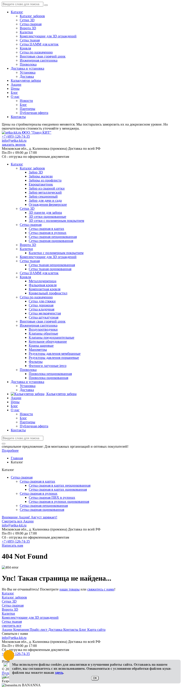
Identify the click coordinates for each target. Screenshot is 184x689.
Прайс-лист (39, 629)
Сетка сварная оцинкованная (42, 509)
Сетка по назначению (36, 52)
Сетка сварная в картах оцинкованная (58, 489)
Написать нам (12, 545)
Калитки (26, 32)
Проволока (28, 64)
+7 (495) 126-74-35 (16, 136)
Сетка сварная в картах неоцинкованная (59, 485)
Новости (26, 101)
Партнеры (27, 109)
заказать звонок (14, 144)
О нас (15, 96)
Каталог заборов (32, 16)
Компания (21, 629)
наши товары (69, 589)
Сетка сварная (31, 24)
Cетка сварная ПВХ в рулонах (52, 497)
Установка (27, 72)
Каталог (17, 12)
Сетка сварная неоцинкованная (44, 505)
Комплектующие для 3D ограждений (48, 36)
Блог (14, 92)
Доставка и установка (27, 68)
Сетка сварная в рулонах (38, 493)
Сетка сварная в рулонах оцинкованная (59, 501)
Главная (17, 458)
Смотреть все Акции (18, 521)
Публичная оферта (34, 113)
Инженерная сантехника (38, 60)
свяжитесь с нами (100, 589)
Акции (16, 84)
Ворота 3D (28, 28)
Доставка (27, 76)
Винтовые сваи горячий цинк (43, 56)
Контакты (18, 117)
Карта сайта (96, 629)
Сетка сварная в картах (37, 481)
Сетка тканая (30, 40)
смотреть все (11, 625)
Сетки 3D (27, 20)
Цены (15, 88)
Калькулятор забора (26, 80)
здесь (59, 672)
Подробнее (10, 450)
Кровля (25, 48)
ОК (95, 678)
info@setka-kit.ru (14, 140)
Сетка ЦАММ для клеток (39, 44)
